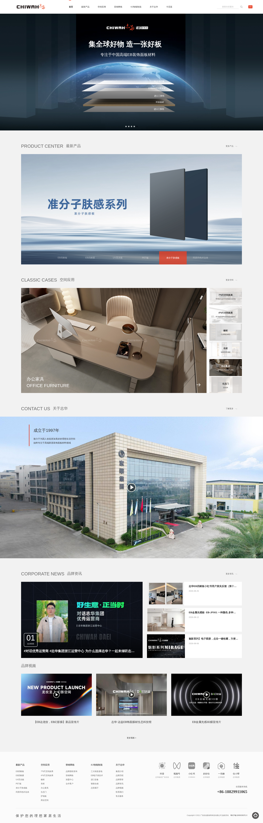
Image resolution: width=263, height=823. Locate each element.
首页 (71, 7)
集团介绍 (119, 802)
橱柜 (43, 810)
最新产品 (85, 7)
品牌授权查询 (71, 802)
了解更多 (229, 439)
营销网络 (118, 7)
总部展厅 (94, 819)
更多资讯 (229, 605)
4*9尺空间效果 (47, 806)
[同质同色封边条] (131, 240)
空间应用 (102, 7)
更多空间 (229, 311)
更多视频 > (131, 769)
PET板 (18, 814)
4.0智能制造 (136, 7)
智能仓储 (94, 814)
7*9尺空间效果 (47, 802)
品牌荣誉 (119, 810)
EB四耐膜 (20, 806)
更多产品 (229, 177)
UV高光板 (20, 810)
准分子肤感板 (21, 819)
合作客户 (69, 814)
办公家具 (44, 819)
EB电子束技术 (97, 806)
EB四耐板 (20, 802)
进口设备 (94, 810)
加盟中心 (69, 810)
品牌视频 (119, 819)
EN (250, 7)
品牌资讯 (119, 814)
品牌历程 (119, 806)
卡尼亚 (169, 7)
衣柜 (43, 814)
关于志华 (154, 7)
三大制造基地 (96, 802)
